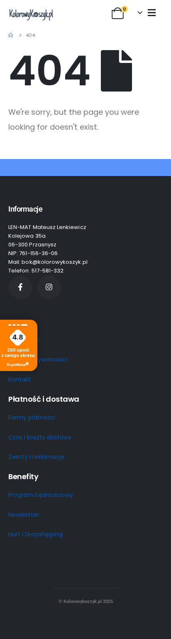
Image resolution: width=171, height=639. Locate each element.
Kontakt (19, 379)
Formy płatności (31, 417)
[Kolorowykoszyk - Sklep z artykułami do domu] (31, 14)
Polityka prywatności (37, 359)
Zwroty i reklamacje (36, 457)
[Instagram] (49, 287)
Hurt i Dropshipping (35, 534)
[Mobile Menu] (152, 12)
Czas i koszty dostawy (39, 437)
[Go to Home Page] (11, 35)
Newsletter (23, 515)
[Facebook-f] (20, 287)
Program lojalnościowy (40, 495)
